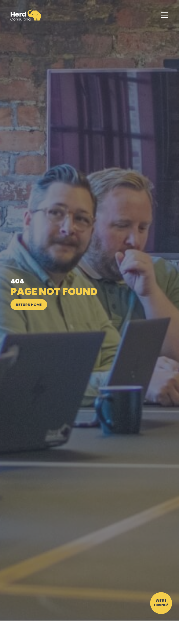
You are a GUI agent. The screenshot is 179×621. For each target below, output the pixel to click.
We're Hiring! (161, 603)
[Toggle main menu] (165, 15)
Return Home (29, 305)
